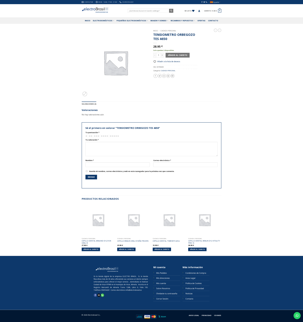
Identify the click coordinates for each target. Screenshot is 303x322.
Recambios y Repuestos (182, 20)
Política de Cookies (193, 283)
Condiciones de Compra (195, 273)
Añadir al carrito (177, 55)
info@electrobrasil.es (134, 290)
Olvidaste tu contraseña (166, 293)
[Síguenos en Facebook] (202, 2)
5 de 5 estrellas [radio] (114, 136)
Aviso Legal (190, 278)
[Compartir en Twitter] (160, 76)
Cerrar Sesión (162, 298)
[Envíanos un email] (204, 2)
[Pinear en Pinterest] (168, 76)
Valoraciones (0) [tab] (89, 104)
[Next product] (215, 30)
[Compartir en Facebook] (155, 76)
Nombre (89, 160)
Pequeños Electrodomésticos (131, 20)
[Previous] (82, 229)
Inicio (87, 20)
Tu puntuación (92, 132)
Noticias (189, 293)
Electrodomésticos (102, 20)
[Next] (221, 229)
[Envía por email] (164, 76)
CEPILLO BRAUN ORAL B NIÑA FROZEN (132, 241)
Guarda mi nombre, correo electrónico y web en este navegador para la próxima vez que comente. (131, 171)
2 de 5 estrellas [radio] (90, 136)
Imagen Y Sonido (158, 20)
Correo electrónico (162, 160)
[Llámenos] (206, 2)
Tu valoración (92, 140)
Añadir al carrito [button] (90, 249)
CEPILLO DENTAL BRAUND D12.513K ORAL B (96, 242)
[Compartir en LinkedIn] (172, 76)
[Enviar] (171, 11)
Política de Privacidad (194, 288)
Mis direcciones (163, 278)
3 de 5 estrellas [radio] (96, 136)
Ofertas (201, 20)
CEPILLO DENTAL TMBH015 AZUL (166, 241)
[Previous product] (219, 30)
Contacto (213, 20)
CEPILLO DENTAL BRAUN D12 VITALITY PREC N (204, 242)
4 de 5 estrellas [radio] (104, 136)
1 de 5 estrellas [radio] (86, 136)
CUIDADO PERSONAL (168, 31)
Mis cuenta (161, 283)
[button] (199, 10)
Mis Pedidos (161, 273)
